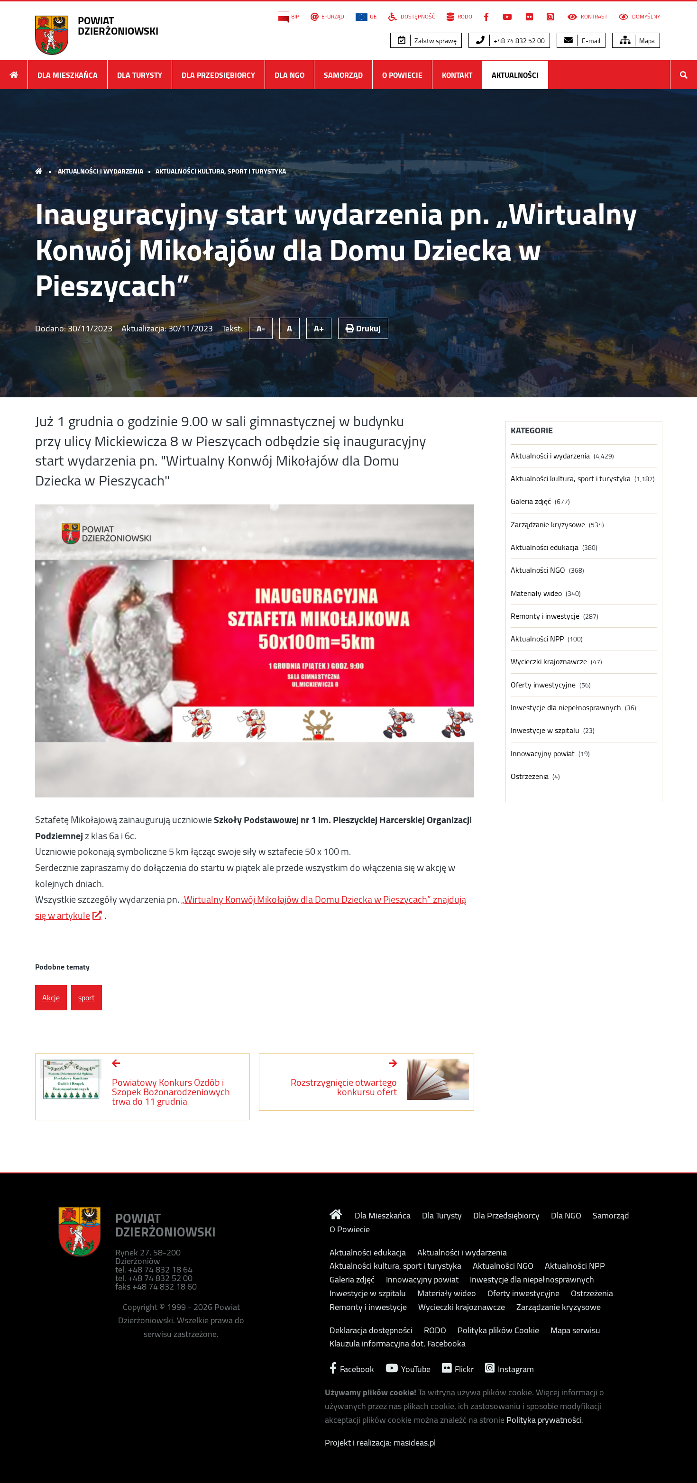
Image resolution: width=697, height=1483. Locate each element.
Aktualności (515, 75)
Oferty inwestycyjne (543, 685)
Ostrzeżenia (530, 776)
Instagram (515, 1368)
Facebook (356, 1368)
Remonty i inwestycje (545, 616)
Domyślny (645, 16)
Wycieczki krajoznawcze (549, 662)
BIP (295, 16)
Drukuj (367, 328)
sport (86, 997)
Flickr (463, 1368)
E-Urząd (332, 16)
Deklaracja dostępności (371, 1330)
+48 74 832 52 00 (518, 41)
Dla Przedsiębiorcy (218, 75)
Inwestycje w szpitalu (545, 730)
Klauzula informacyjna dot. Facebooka (398, 1343)
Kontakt (457, 75)
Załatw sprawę (435, 41)
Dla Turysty (139, 75)
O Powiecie (402, 75)
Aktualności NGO (538, 570)
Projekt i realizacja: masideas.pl (380, 1442)
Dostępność (417, 16)
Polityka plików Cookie (498, 1330)
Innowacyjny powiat (543, 754)
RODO (464, 16)
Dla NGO (289, 75)
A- (261, 328)
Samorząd (343, 75)
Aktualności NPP (537, 639)
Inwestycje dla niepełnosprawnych (566, 708)
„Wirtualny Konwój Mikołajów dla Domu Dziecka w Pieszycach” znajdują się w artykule (250, 907)
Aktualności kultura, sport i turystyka (221, 171)
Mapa (646, 41)
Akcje (51, 997)
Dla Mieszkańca (67, 75)
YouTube (415, 1368)
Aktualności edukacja (544, 547)
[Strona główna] (14, 74)
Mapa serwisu (575, 1330)
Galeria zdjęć (531, 501)
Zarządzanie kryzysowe (548, 525)
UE (373, 16)
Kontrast (593, 16)
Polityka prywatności (544, 1420)
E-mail (590, 41)
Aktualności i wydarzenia (100, 171)
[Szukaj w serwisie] (683, 74)
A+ (319, 328)
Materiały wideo (536, 593)
